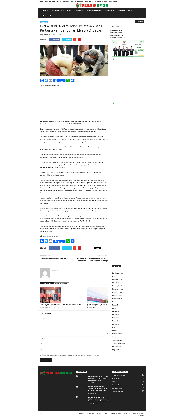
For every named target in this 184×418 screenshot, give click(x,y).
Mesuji (114, 302)
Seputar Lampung (77, 1)
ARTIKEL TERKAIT (47, 283)
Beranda (40, 1)
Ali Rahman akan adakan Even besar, (54, 258)
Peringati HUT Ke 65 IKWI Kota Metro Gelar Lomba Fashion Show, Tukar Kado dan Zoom (50, 306)
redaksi (45, 34)
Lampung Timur (117, 295)
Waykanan (115, 350)
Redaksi (59, 1)
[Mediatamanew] (92, 5)
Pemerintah (89, 1)
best (113, 276)
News (114, 308)
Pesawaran (115, 318)
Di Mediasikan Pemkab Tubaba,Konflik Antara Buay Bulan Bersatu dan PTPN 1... (97, 388)
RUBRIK (115, 330)
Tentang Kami (50, 1)
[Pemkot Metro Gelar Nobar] (74, 295)
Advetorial (115, 270)
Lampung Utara (117, 298)
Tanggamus (115, 337)
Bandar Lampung (117, 273)
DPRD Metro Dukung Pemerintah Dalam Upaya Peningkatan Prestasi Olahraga (92, 259)
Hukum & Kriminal (101, 1)
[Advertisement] (74, 104)
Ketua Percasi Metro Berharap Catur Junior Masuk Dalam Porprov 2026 (97, 306)
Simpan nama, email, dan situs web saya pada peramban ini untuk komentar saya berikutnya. (71, 355)
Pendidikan (113, 1)
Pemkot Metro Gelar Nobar (72, 304)
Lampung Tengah (117, 292)
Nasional (66, 1)
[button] (143, 13)
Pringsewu (115, 324)
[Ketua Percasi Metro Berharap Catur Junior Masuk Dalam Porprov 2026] (97, 295)
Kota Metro (49, 20)
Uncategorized (116, 346)
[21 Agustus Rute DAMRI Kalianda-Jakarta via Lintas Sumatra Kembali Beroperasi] (81, 400)
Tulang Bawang (117, 340)
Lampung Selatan (117, 289)
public (114, 327)
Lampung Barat (117, 286)
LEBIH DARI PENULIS (61, 283)
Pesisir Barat (116, 321)
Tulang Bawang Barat (119, 343)
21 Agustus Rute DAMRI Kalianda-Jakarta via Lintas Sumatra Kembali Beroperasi (98, 399)
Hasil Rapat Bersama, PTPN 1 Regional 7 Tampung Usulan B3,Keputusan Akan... (98, 378)
